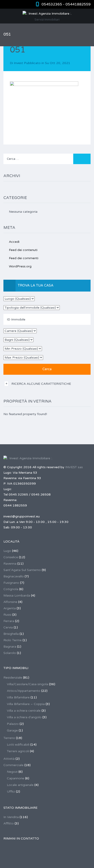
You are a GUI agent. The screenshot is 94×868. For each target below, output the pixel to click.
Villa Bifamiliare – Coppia (26, 704)
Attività (9, 759)
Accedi (14, 242)
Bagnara (9, 646)
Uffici (11, 791)
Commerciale (13, 765)
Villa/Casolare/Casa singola (27, 684)
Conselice (10, 557)
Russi (7, 615)
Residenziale (12, 677)
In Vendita (11, 817)
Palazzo (13, 724)
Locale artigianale (20, 785)
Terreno (9, 738)
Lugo (7, 551)
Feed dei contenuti (23, 250)
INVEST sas (74, 467)
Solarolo (9, 653)
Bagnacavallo (13, 576)
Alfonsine (10, 602)
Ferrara (8, 621)
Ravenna (9, 564)
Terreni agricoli (18, 751)
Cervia (8, 627)
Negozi (12, 772)
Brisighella (11, 634)
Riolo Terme (12, 640)
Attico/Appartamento (23, 691)
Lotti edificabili (18, 745)
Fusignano (11, 583)
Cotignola (10, 589)
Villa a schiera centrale (24, 711)
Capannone (15, 778)
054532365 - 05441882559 (66, 4)
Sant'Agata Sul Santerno (22, 570)
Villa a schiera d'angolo (24, 717)
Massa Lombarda (16, 595)
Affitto (8, 823)
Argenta (9, 608)
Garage (12, 730)
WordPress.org (20, 266)
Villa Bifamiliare (18, 697)
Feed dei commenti (23, 258)
